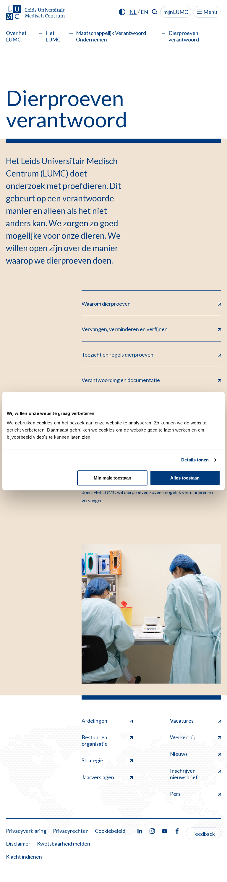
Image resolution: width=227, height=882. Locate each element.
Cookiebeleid (110, 831)
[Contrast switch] (122, 12)
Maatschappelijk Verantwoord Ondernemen (111, 36)
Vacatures (182, 720)
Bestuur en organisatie (95, 740)
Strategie (92, 760)
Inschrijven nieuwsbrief (184, 773)
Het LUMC (53, 36)
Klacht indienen (24, 856)
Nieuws (179, 753)
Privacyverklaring (26, 831)
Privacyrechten (71, 831)
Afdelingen (94, 720)
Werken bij (182, 737)
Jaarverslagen (98, 777)
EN (144, 12)
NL (133, 12)
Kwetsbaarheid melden (63, 843)
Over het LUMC (16, 36)
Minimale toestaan (112, 477)
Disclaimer (18, 843)
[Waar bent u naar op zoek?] (154, 12)
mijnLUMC (175, 12)
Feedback (203, 833)
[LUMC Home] (35, 13)
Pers (175, 793)
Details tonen (195, 459)
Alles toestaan (185, 477)
